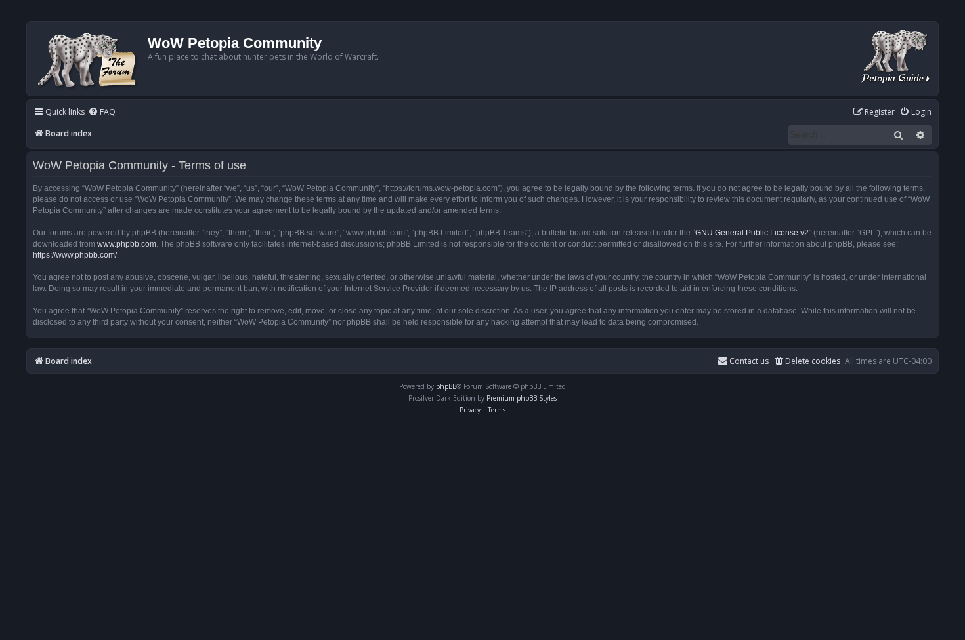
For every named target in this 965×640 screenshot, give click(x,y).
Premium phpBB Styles (521, 398)
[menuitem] (102, 112)
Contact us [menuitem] (749, 361)
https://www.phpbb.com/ (75, 255)
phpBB (446, 386)
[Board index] (89, 58)
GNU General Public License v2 (752, 232)
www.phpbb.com (126, 244)
